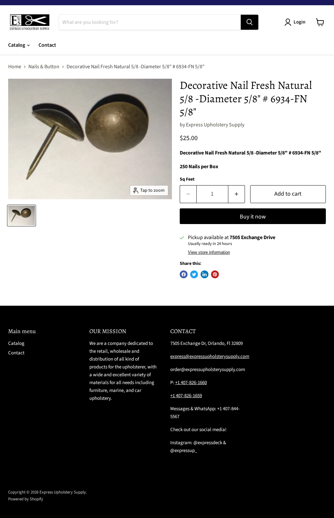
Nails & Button (43, 67)
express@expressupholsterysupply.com (209, 356)
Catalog (17, 45)
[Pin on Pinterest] (215, 274)
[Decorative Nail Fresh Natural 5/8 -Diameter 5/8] (22, 215)
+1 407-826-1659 (186, 395)
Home (14, 67)
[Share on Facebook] (184, 274)
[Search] (249, 22)
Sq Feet (187, 179)
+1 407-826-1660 (191, 382)
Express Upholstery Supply (215, 124)
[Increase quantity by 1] (236, 194)
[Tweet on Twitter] (194, 274)
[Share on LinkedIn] (204, 274)
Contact (47, 45)
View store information (209, 252)
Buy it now (253, 217)
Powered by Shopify (25, 499)
